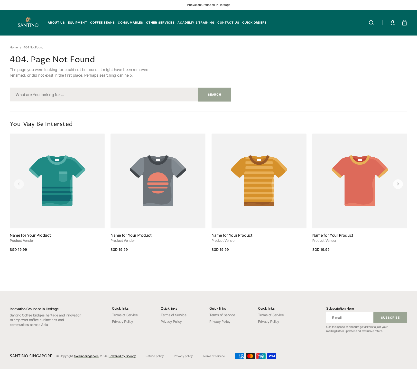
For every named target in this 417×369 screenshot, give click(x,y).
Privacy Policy (122, 321)
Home (14, 47)
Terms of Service (125, 315)
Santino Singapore (86, 356)
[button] (371, 22)
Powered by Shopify (122, 356)
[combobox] (120, 94)
